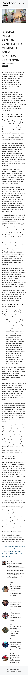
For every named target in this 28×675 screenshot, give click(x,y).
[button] (19, 4)
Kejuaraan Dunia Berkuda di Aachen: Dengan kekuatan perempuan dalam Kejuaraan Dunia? (15, 659)
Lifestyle (4, 65)
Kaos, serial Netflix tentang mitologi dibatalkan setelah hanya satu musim (12, 553)
